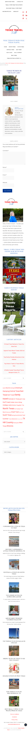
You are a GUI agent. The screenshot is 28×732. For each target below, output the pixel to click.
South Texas (7, 415)
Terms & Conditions (14, 714)
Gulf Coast (6, 402)
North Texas (8, 408)
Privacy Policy (15, 719)
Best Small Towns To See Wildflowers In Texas (14, 710)
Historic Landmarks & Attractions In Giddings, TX (14, 550)
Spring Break (15, 415)
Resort (4, 412)
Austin (4, 388)
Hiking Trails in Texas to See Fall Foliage (14, 659)
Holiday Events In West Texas (14, 676)
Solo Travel (21, 412)
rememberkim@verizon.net (14, 724)
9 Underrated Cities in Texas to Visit (14, 527)
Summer (5, 419)
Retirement (8, 412)
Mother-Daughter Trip (18, 405)
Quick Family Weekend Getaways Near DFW (14, 619)
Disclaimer (14, 717)
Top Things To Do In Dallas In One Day (14, 642)
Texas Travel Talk (14, 29)
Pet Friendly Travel (18, 408)
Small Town (15, 412)
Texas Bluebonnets (13, 419)
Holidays (5, 405)
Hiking (20, 402)
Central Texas (15, 391)
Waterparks (16, 422)
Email (5, 175)
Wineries (10, 426)
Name (5, 167)
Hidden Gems (14, 402)
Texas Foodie (20, 418)
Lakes (10, 405)
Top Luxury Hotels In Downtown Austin (14, 596)
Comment (6, 150)
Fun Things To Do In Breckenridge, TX (14, 692)
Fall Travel (11, 395)
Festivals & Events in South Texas (14, 573)
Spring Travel (21, 415)
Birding (12, 388)
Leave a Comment (14, 101)
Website (5, 182)
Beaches (8, 388)
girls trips (22, 399)
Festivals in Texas (13, 399)
